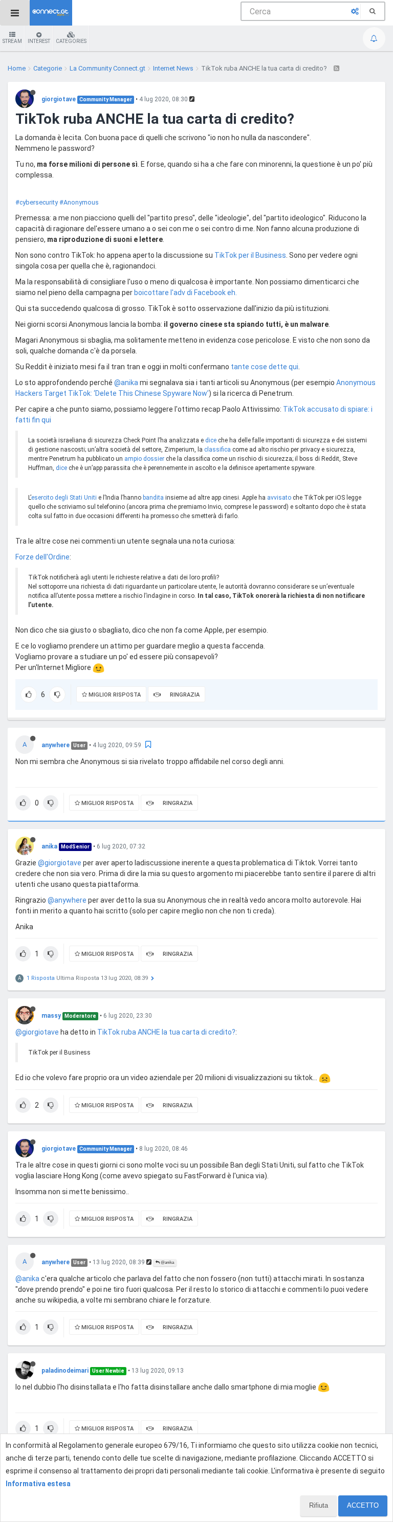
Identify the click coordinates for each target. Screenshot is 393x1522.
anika (49, 846)
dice (210, 440)
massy (51, 1015)
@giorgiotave (59, 863)
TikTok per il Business (250, 255)
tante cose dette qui (264, 367)
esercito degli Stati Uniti (64, 497)
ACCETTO (363, 1505)
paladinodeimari (65, 1370)
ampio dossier (144, 458)
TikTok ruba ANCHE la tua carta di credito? (166, 1032)
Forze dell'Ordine (42, 557)
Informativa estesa (38, 1484)
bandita (153, 497)
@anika (126, 382)
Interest (39, 41)
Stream (12, 41)
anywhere (55, 745)
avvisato (279, 497)
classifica (217, 449)
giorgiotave (58, 99)
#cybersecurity (36, 202)
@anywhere (67, 900)
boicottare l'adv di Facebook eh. (185, 292)
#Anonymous (79, 202)
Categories (71, 41)
